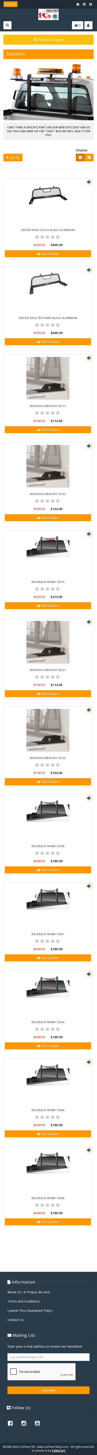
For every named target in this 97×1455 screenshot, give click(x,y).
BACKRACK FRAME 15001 (48, 934)
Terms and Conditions (23, 1301)
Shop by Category (50, 39)
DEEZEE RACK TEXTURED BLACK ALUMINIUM (48, 318)
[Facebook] (78, 4)
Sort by (14, 157)
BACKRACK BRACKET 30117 (48, 406)
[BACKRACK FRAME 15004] (48, 1073)
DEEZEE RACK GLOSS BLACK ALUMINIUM (48, 230)
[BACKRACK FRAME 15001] (48, 897)
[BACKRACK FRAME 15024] (48, 985)
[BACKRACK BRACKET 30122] (48, 466)
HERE (29, 131)
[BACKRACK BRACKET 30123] (48, 730)
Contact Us (15, 1320)
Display (82, 150)
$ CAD (9, 4)
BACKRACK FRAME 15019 (48, 582)
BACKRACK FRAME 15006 (48, 1198)
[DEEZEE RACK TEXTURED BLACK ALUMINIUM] (48, 283)
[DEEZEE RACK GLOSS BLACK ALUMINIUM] (48, 195)
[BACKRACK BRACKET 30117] (48, 378)
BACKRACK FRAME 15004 (48, 1110)
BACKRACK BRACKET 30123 (48, 758)
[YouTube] (90, 4)
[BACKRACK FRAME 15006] (48, 1161)
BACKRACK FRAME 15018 (48, 846)
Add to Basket (49, 254)
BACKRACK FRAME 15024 (48, 1022)
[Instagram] (84, 4)
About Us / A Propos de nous (28, 1292)
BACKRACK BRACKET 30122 (48, 494)
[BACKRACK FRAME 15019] (48, 545)
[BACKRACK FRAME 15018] (48, 809)
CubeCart (58, 1451)
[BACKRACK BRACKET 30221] (48, 642)
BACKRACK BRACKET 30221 (48, 670)
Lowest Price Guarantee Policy (29, 1310)
